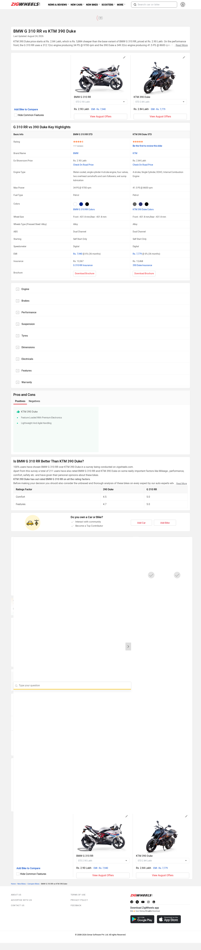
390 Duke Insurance (142, 265)
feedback (76, 905)
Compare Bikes (33, 884)
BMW (75, 153)
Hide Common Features (31, 115)
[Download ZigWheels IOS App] (169, 919)
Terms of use (78, 895)
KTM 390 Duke (142, 97)
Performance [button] (29, 312)
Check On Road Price (83, 164)
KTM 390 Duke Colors (143, 209)
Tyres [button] (25, 335)
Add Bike (165, 522)
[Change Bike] (124, 58)
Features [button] (27, 370)
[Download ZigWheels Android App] (142, 919)
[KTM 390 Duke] (160, 75)
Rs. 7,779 (137, 254)
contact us (17, 905)
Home (13, 884)
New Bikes (21, 884)
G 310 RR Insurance (82, 265)
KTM (135, 153)
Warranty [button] (27, 382)
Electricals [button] (27, 358)
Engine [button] (25, 289)
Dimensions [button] (28, 347)
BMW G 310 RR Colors (84, 209)
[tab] (100, 289)
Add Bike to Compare (26, 109)
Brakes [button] (25, 300)
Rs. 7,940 (78, 254)
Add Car (141, 522)
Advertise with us (21, 900)
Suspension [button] (28, 324)
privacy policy (79, 900)
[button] (135, 4)
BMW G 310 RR (82, 97)
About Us (16, 895)
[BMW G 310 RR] (100, 75)
